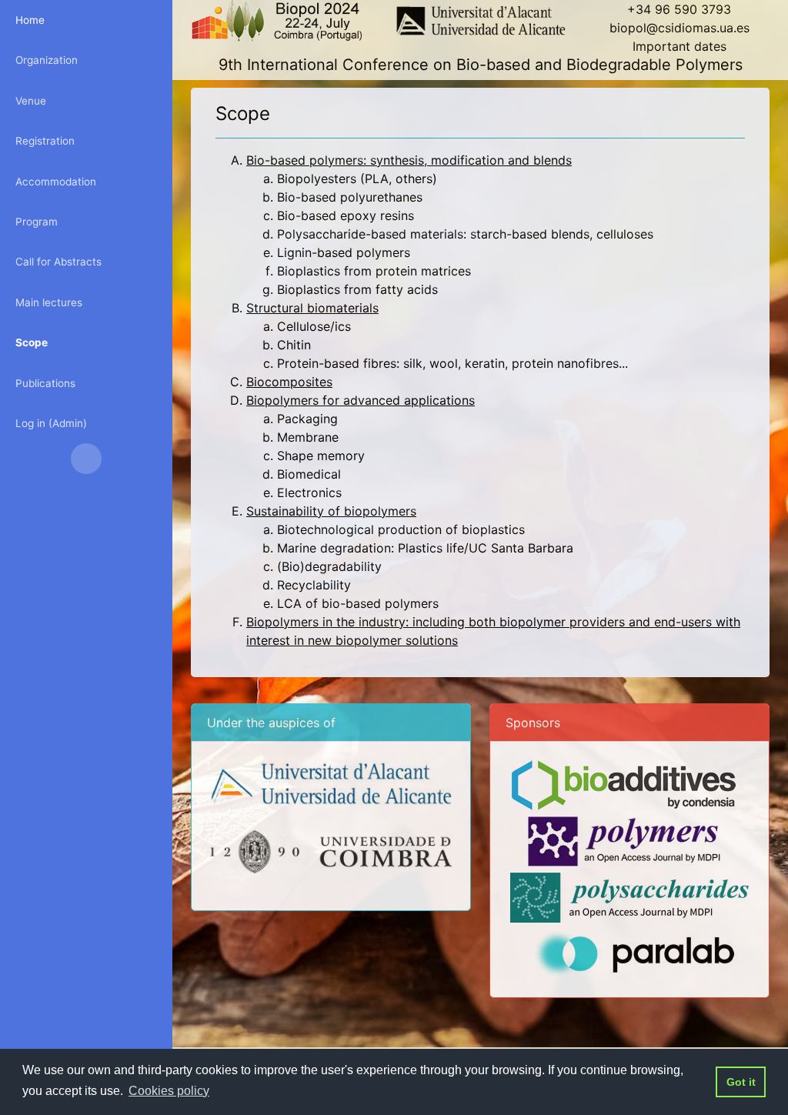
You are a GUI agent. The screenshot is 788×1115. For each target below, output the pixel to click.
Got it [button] (741, 1082)
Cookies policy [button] (169, 1090)
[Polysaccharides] (629, 896)
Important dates (679, 46)
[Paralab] (636, 952)
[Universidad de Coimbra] (331, 851)
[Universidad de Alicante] (331, 782)
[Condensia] (624, 784)
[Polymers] (624, 840)
